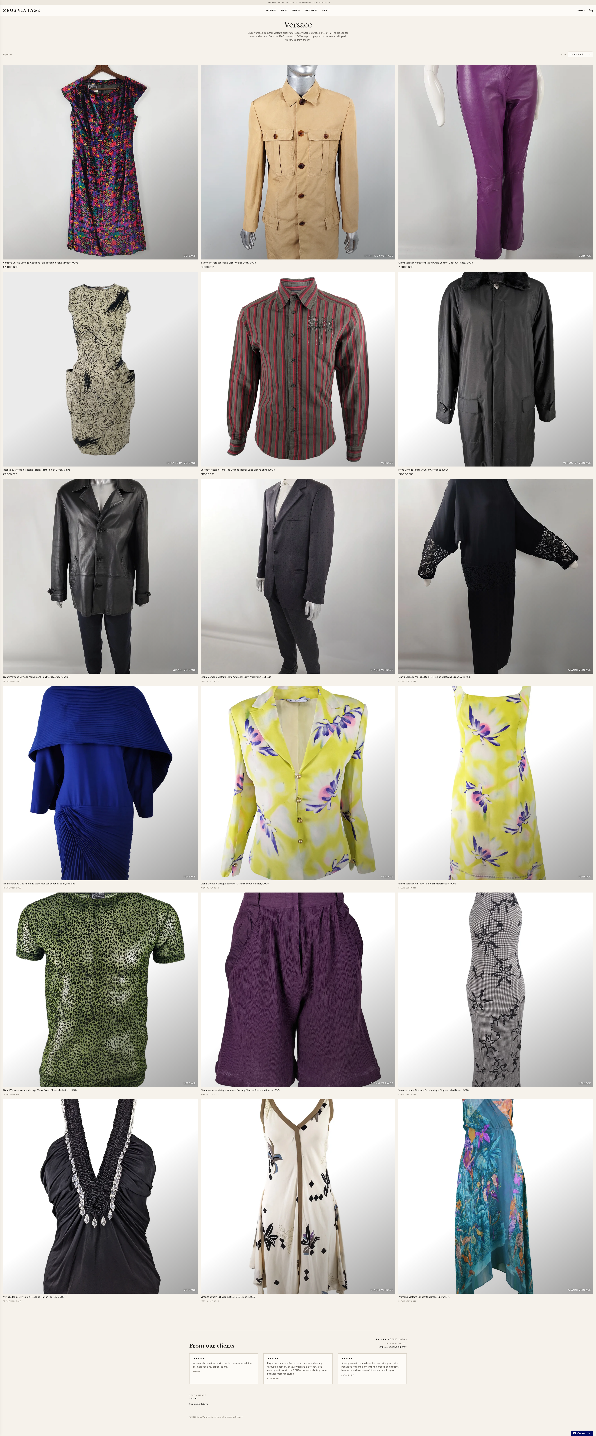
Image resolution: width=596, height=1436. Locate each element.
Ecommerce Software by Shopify (227, 1417)
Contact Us (583, 1433)
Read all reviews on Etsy (393, 1347)
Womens (271, 10)
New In (296, 10)
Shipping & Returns (198, 1404)
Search (581, 10)
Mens (284, 10)
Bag (591, 10)
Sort (563, 54)
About (326, 10)
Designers (311, 10)
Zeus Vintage (22, 10)
